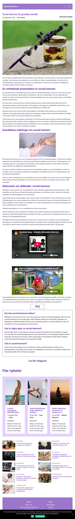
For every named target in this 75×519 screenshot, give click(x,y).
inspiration (10, 421)
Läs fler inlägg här (37, 361)
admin (11, 417)
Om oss (50, 507)
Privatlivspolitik (40, 516)
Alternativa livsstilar (66, 17)
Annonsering (51, 505)
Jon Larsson (21, 17)
